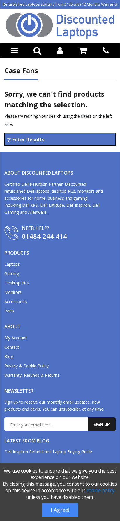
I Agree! (60, 509)
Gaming (11, 273)
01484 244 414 (44, 236)
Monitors (13, 292)
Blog (8, 356)
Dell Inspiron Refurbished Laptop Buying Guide (48, 451)
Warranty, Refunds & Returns (31, 375)
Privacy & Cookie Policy (26, 366)
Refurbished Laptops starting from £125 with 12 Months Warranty (60, 4)
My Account (15, 338)
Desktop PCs (16, 283)
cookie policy (100, 490)
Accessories (15, 301)
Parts (9, 311)
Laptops (12, 264)
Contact (11, 347)
